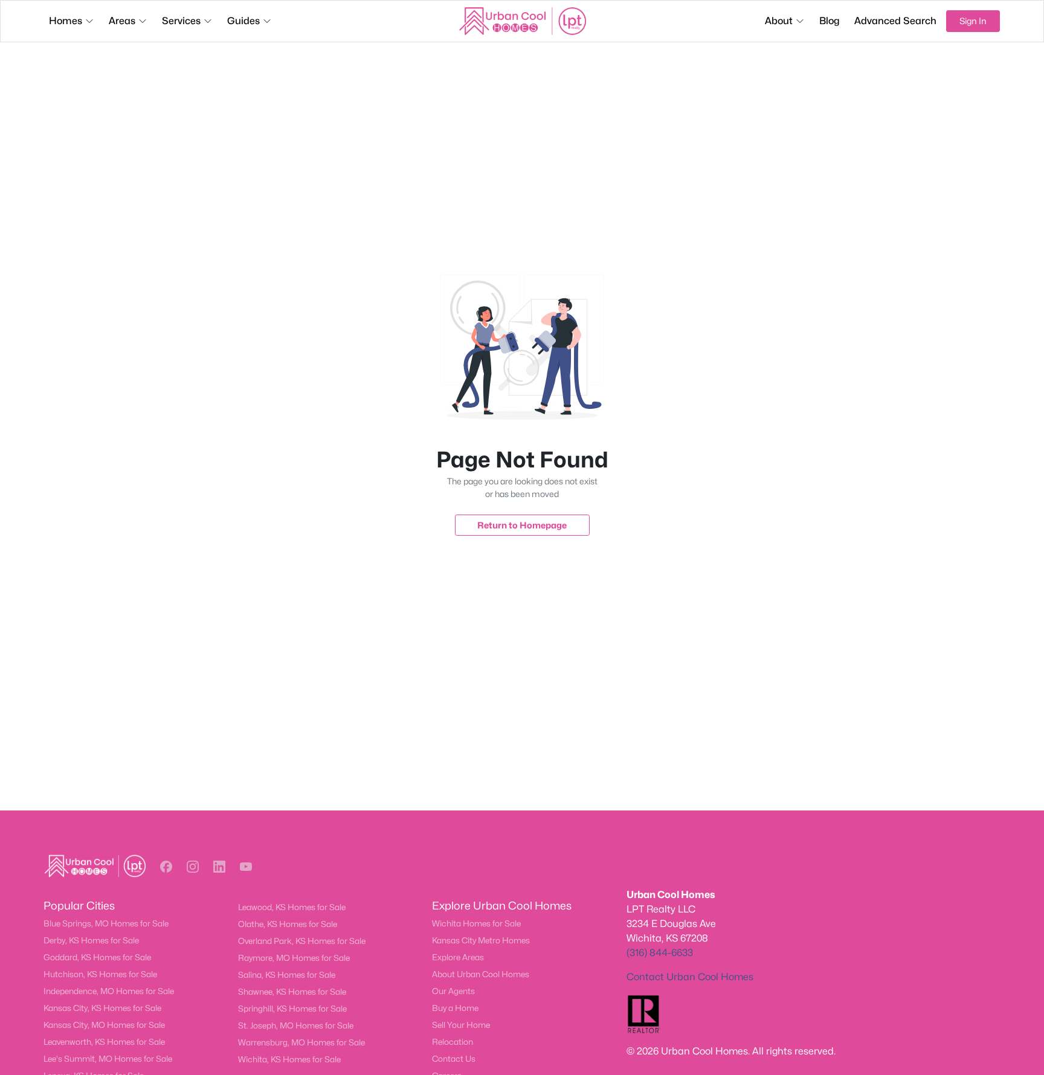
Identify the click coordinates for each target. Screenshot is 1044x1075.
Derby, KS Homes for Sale (91, 940)
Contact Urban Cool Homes (690, 977)
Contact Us (453, 1059)
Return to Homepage (522, 525)
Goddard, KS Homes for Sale (97, 957)
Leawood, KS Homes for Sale (292, 907)
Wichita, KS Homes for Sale (289, 1059)
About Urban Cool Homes (480, 974)
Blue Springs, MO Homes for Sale (106, 923)
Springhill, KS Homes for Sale (292, 1008)
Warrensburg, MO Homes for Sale (301, 1042)
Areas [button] (122, 21)
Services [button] (181, 21)
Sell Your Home (461, 1025)
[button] (166, 867)
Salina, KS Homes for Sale (286, 975)
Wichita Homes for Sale (476, 923)
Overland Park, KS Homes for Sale (302, 941)
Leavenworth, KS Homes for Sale (104, 1042)
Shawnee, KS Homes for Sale (292, 991)
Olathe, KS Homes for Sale (287, 924)
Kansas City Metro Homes (481, 940)
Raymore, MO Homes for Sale (294, 958)
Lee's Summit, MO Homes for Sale (108, 1059)
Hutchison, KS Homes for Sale (100, 974)
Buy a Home (455, 1008)
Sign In (973, 21)
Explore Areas (458, 957)
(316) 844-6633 (660, 952)
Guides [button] (243, 21)
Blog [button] (829, 21)
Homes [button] (65, 21)
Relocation (452, 1042)
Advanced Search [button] (895, 21)
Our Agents (453, 991)
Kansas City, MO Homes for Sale (104, 1025)
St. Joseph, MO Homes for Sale (295, 1025)
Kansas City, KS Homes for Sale (102, 1008)
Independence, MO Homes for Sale (109, 991)
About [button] (779, 21)
